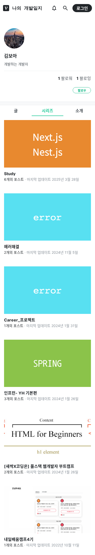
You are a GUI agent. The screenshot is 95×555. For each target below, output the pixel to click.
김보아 (10, 56)
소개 (79, 110)
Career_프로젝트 (19, 320)
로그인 (82, 8)
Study (9, 174)
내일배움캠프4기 (18, 539)
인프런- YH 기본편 (20, 393)
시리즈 (47, 110)
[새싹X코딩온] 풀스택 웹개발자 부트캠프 (39, 466)
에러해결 (11, 247)
